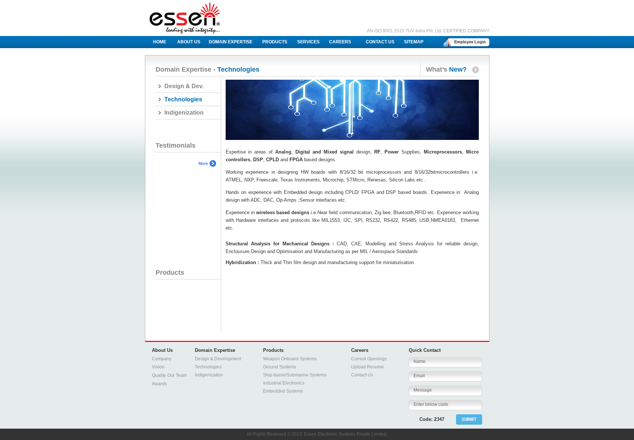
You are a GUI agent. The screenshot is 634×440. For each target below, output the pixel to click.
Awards (159, 383)
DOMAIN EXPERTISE (230, 41)
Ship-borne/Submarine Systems (295, 375)
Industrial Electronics (284, 383)
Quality (159, 375)
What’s (443, 69)
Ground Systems (279, 366)
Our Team (177, 375)
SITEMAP (413, 41)
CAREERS (340, 41)
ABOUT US (188, 41)
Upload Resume (367, 366)
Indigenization (184, 112)
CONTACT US (380, 41)
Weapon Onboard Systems (290, 358)
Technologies (208, 366)
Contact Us (362, 375)
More (203, 163)
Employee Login (470, 42)
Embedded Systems (283, 391)
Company (161, 358)
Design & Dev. (184, 86)
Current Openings (369, 358)
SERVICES (308, 41)
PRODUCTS (274, 41)
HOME (159, 41)
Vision (158, 366)
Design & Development (218, 358)
